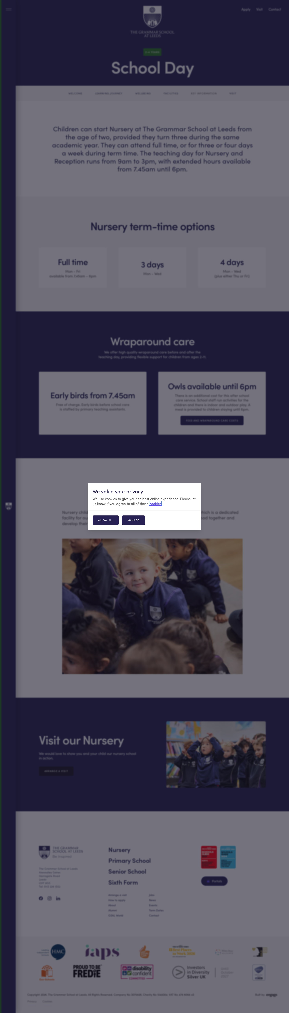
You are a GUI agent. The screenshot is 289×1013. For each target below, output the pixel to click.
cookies (155, 503)
